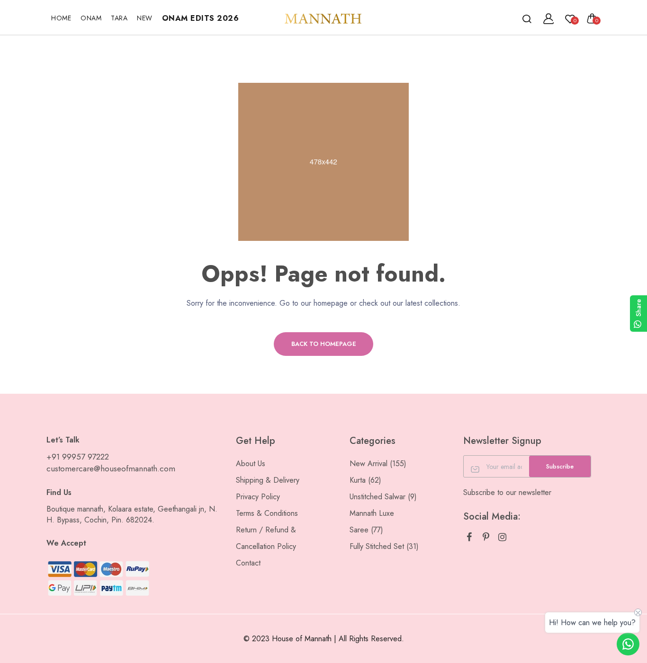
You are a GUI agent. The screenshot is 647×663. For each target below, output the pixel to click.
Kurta (365, 480)
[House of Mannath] (323, 18)
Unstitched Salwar (383, 496)
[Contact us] (628, 644)
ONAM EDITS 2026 (200, 18)
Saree (366, 529)
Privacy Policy (258, 496)
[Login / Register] (548, 18)
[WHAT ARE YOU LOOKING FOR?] (526, 18)
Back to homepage (323, 343)
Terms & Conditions (267, 513)
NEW (145, 18)
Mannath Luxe (372, 513)
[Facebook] (469, 537)
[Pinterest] (486, 537)
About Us (250, 463)
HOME (61, 18)
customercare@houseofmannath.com (110, 468)
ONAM (91, 18)
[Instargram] (502, 537)
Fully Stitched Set (384, 546)
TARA (119, 18)
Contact (248, 562)
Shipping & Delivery (267, 480)
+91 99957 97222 (77, 456)
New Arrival (378, 463)
